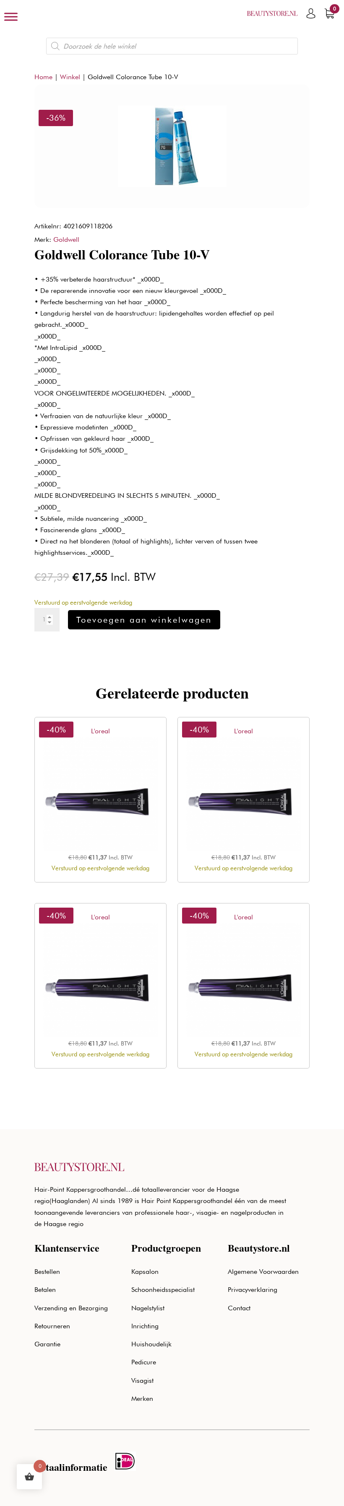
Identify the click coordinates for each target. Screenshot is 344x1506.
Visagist (142, 1380)
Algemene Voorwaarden (263, 1272)
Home (43, 77)
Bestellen (47, 1272)
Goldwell (66, 239)
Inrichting (145, 1326)
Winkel (70, 77)
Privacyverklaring (252, 1290)
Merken (142, 1398)
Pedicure (143, 1362)
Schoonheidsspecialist (163, 1290)
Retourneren (52, 1326)
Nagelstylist (147, 1308)
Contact (239, 1308)
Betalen (45, 1290)
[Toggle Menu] (11, 17)
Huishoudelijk (151, 1344)
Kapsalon (145, 1272)
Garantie (47, 1344)
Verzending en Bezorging (71, 1308)
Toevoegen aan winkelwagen (144, 620)
